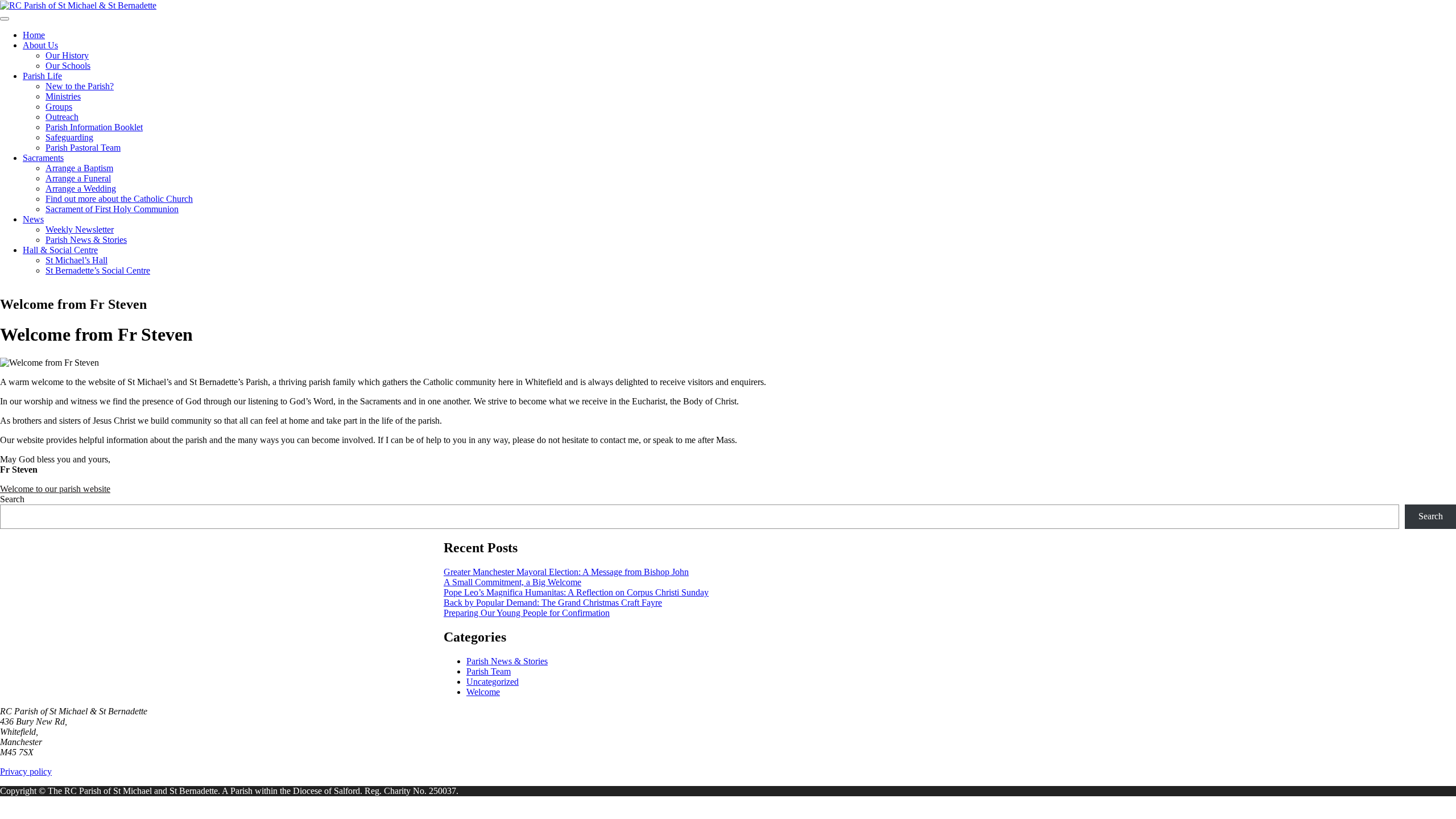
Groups (59, 106)
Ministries (63, 96)
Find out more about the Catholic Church (119, 199)
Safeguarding (69, 137)
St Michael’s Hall (76, 260)
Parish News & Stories (86, 240)
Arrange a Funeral (78, 178)
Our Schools (68, 66)
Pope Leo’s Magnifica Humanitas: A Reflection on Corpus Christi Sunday (576, 592)
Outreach (62, 117)
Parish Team (488, 671)
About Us (40, 45)
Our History (67, 55)
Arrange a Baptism (79, 168)
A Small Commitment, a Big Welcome (512, 582)
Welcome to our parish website (55, 489)
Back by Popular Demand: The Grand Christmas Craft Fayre (553, 602)
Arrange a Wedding (81, 188)
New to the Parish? (80, 86)
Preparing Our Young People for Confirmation (527, 613)
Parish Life (42, 76)
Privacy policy (26, 771)
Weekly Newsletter (80, 229)
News (33, 219)
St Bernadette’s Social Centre (98, 270)
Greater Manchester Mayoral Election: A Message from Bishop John (566, 572)
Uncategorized (492, 681)
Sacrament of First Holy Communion (112, 209)
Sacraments (43, 158)
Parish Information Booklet (94, 127)
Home (34, 35)
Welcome (483, 692)
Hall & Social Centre (60, 250)
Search (12, 499)
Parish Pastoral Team (83, 147)
